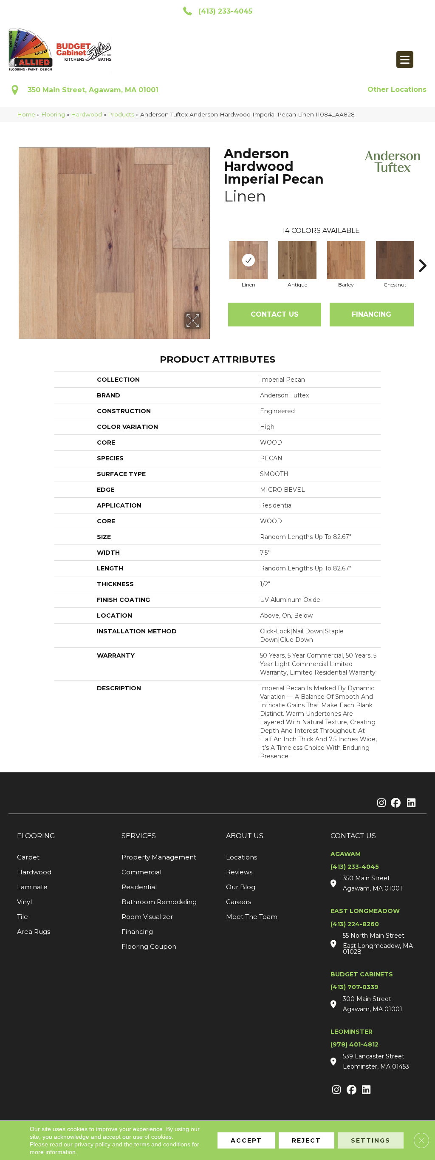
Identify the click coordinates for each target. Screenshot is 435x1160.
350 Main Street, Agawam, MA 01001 (93, 90)
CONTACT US (353, 836)
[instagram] (379, 803)
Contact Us (275, 314)
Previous (219, 253)
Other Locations (397, 89)
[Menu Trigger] (404, 59)
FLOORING (36, 836)
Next (422, 253)
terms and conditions (162, 1144)
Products (121, 114)
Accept (246, 1140)
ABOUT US (244, 836)
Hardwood (86, 114)
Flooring (53, 114)
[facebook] (394, 803)
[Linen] (248, 260)
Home (26, 114)
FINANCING (371, 314)
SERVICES (138, 836)
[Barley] (346, 260)
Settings (370, 1140)
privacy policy (92, 1144)
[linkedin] (409, 803)
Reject (306, 1140)
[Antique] (297, 260)
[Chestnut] (395, 260)
